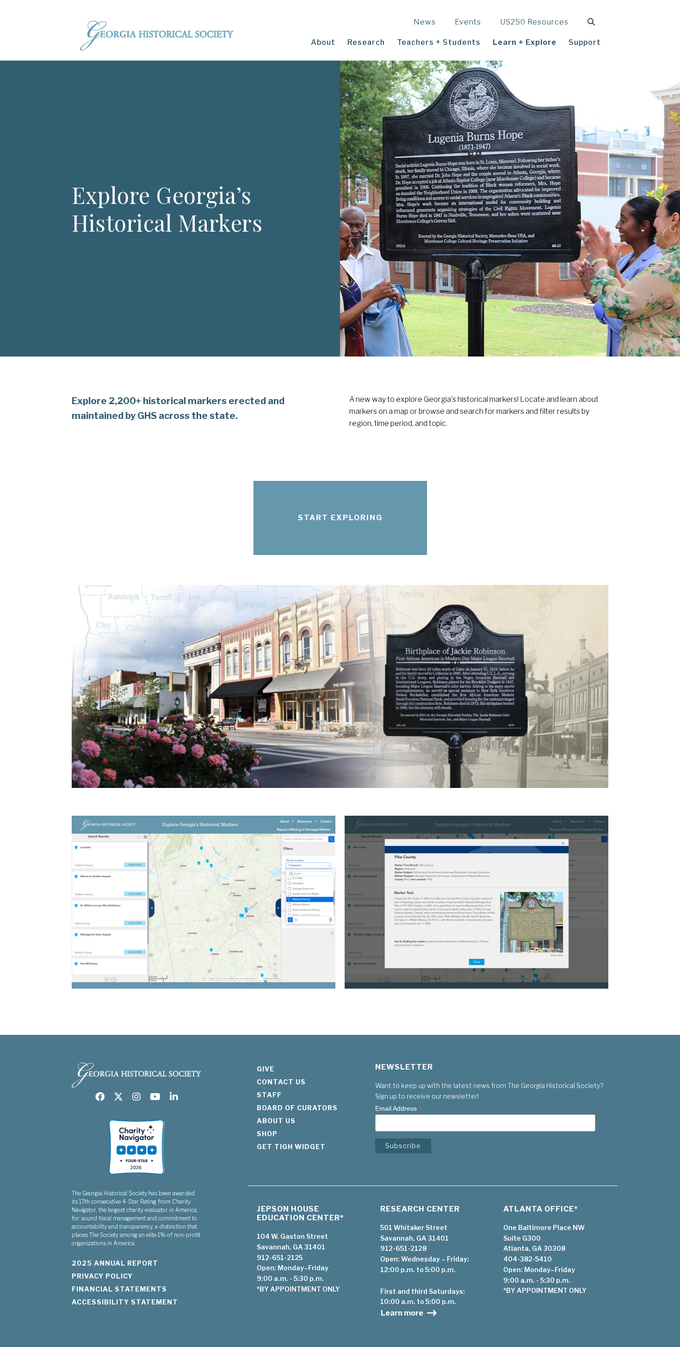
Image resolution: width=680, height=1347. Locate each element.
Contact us (281, 1082)
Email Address (398, 1108)
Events (468, 22)
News (425, 22)
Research (366, 42)
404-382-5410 (527, 1259)
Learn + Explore (524, 42)
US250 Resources (534, 22)
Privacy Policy (102, 1276)
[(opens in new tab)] (136, 1177)
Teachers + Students (439, 42)
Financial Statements (119, 1289)
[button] (593, 22)
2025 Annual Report (115, 1263)
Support (585, 42)
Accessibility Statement (125, 1302)
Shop (267, 1134)
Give (265, 1069)
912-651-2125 (280, 1257)
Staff (269, 1095)
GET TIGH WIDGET (291, 1146)
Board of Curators (297, 1108)
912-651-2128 (403, 1248)
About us (276, 1121)
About (323, 42)
